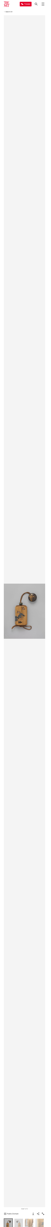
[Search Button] (36, 4)
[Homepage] (6, 4)
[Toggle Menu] (43, 4)
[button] (24, 611)
